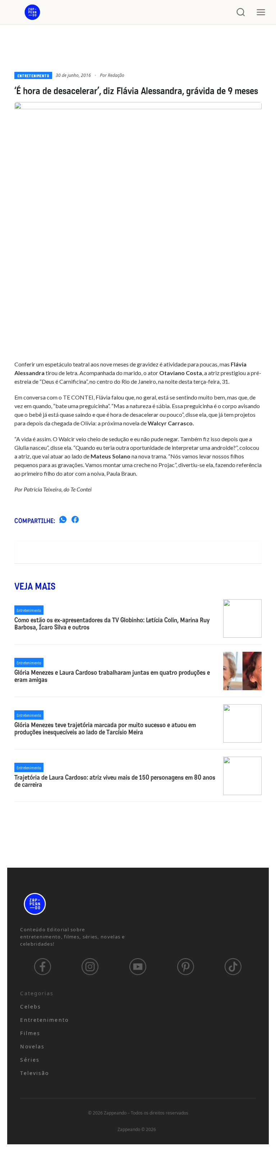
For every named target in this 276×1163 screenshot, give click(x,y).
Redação (116, 75)
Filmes (30, 1033)
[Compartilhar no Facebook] (75, 520)
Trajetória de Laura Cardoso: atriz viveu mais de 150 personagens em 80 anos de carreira (114, 781)
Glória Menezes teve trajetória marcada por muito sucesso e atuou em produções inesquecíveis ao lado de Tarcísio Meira (105, 729)
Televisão (34, 1073)
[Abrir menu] (261, 12)
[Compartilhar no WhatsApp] (63, 520)
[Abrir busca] (240, 12)
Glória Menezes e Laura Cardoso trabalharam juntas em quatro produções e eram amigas (112, 676)
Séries (30, 1059)
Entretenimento (33, 75)
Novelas (32, 1046)
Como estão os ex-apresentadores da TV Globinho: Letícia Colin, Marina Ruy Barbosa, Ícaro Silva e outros (112, 624)
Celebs (30, 1006)
